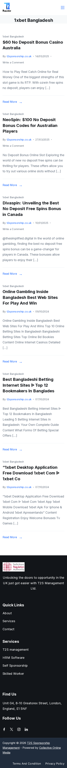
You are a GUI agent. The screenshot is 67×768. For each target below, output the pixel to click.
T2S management (16, 649)
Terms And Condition (27, 763)
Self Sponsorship (15, 665)
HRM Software (14, 657)
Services (9, 621)
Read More (10, 101)
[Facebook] (4, 729)
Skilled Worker (13, 673)
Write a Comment (13, 63)
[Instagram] (18, 729)
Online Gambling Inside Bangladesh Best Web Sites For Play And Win (30, 297)
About (7, 613)
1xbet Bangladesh (13, 36)
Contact (8, 629)
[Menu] (62, 7)
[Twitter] (11, 729)
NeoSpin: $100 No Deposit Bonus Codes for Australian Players (30, 125)
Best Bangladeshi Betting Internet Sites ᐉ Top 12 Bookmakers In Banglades (28, 385)
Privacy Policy (54, 763)
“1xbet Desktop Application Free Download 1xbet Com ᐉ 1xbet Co (31, 473)
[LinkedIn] (26, 729)
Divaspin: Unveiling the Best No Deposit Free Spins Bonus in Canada (32, 208)
